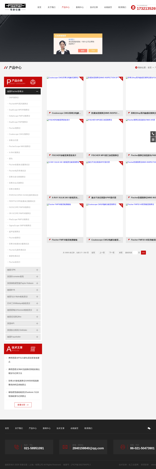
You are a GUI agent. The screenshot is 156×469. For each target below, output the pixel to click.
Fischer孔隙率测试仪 (17, 250)
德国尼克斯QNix (14, 317)
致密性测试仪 (14, 256)
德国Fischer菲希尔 (15, 91)
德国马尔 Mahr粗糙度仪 (17, 297)
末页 (120, 253)
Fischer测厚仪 (14, 128)
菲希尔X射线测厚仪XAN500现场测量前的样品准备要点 (23, 383)
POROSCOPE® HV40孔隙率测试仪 (23, 195)
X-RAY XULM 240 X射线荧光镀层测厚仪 (67, 198)
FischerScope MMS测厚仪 (19, 146)
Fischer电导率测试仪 (17, 171)
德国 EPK (11, 270)
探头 (11, 158)
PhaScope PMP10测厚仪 (19, 219)
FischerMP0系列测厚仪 (18, 104)
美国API (10, 323)
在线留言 (108, 7)
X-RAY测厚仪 (14, 152)
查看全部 (21, 405)
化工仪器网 (133, 465)
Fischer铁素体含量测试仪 (19, 165)
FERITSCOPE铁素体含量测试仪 (22, 201)
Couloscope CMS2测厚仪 (19, 134)
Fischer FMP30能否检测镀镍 (64, 240)
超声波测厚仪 (14, 232)
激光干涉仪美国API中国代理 (103, 198)
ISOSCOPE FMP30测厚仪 (19, 207)
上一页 (102, 253)
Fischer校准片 (14, 262)
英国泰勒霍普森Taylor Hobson (20, 283)
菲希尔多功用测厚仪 (17, 177)
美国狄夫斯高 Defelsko (17, 330)
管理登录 (145, 465)
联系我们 (122, 7)
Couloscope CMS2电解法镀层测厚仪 (107, 240)
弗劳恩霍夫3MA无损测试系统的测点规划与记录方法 (24, 371)
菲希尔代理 (13, 140)
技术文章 (94, 7)
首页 (39, 7)
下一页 (111, 253)
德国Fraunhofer (14, 337)
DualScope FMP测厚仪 (18, 122)
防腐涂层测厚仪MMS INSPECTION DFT (107, 113)
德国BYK (11, 290)
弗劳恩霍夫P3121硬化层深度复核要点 (23, 360)
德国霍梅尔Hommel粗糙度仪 (19, 310)
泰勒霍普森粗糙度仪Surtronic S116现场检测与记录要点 (23, 394)
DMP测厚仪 (14, 97)
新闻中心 (80, 7)
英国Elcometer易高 (15, 276)
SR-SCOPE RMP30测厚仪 (20, 213)
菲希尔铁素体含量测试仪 (19, 244)
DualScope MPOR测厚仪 (19, 110)
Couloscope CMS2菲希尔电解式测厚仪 (67, 113)
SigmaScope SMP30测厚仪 (20, 225)
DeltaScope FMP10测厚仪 (19, 116)
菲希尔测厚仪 (14, 189)
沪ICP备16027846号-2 (81, 465)
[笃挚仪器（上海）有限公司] (18, 7)
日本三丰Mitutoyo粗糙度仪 (18, 303)
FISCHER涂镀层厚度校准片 (64, 155)
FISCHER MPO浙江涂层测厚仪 (105, 155)
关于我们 (51, 7)
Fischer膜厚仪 (14, 238)
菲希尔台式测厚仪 (16, 183)
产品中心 (66, 7)
